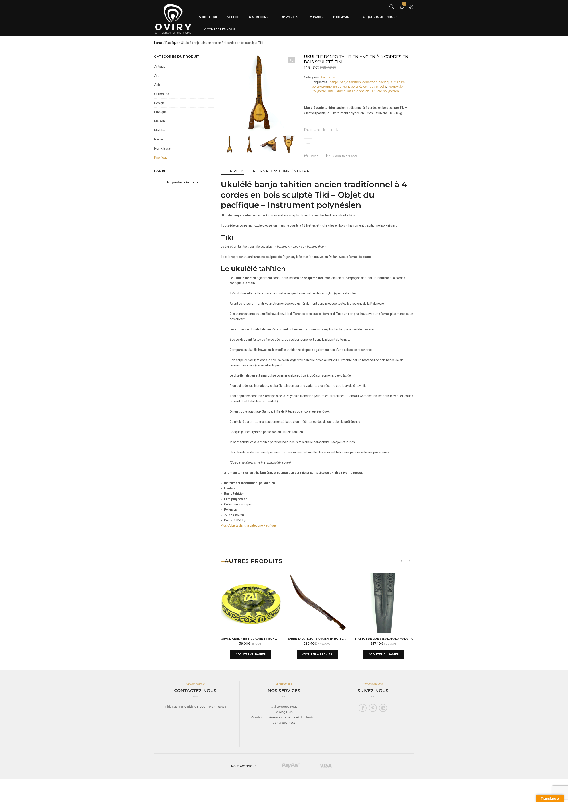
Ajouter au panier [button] (251, 654)
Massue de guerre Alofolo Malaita (384, 638)
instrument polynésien (350, 86)
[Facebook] (363, 708)
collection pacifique (377, 82)
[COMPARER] (308, 142)
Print (314, 156)
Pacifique (171, 43)
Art (156, 76)
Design (159, 103)
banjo (333, 82)
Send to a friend (345, 156)
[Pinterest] (373, 708)
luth (372, 86)
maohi (381, 86)
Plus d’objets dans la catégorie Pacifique (249, 525)
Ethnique (160, 112)
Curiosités (161, 94)
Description (232, 171)
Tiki (330, 91)
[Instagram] (383, 708)
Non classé (162, 148)
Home (158, 43)
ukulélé (339, 91)
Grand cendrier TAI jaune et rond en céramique (260, 638)
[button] (291, 60)
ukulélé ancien (358, 91)
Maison (159, 121)
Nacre (158, 139)
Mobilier (160, 130)
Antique (159, 67)
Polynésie (319, 91)
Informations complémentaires (283, 171)
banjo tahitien (350, 82)
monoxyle (395, 86)
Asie (157, 85)
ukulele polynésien (385, 91)
